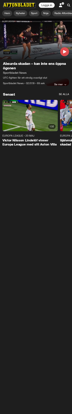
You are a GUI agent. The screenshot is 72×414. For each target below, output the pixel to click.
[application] (36, 39)
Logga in (46, 5)
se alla (64, 94)
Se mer (58, 84)
